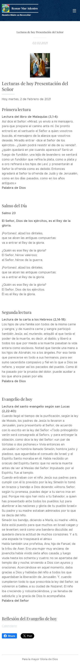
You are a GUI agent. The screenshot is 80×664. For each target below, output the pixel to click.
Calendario (9, 626)
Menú (74, 10)
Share (11, 635)
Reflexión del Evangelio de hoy (29, 618)
